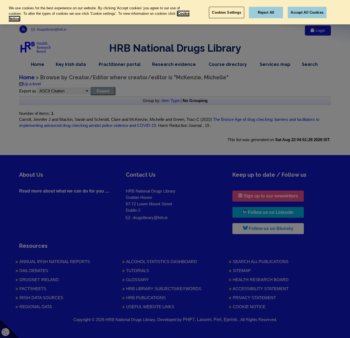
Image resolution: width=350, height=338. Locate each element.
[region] (175, 12)
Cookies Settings (226, 12)
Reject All (266, 12)
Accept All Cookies (307, 12)
